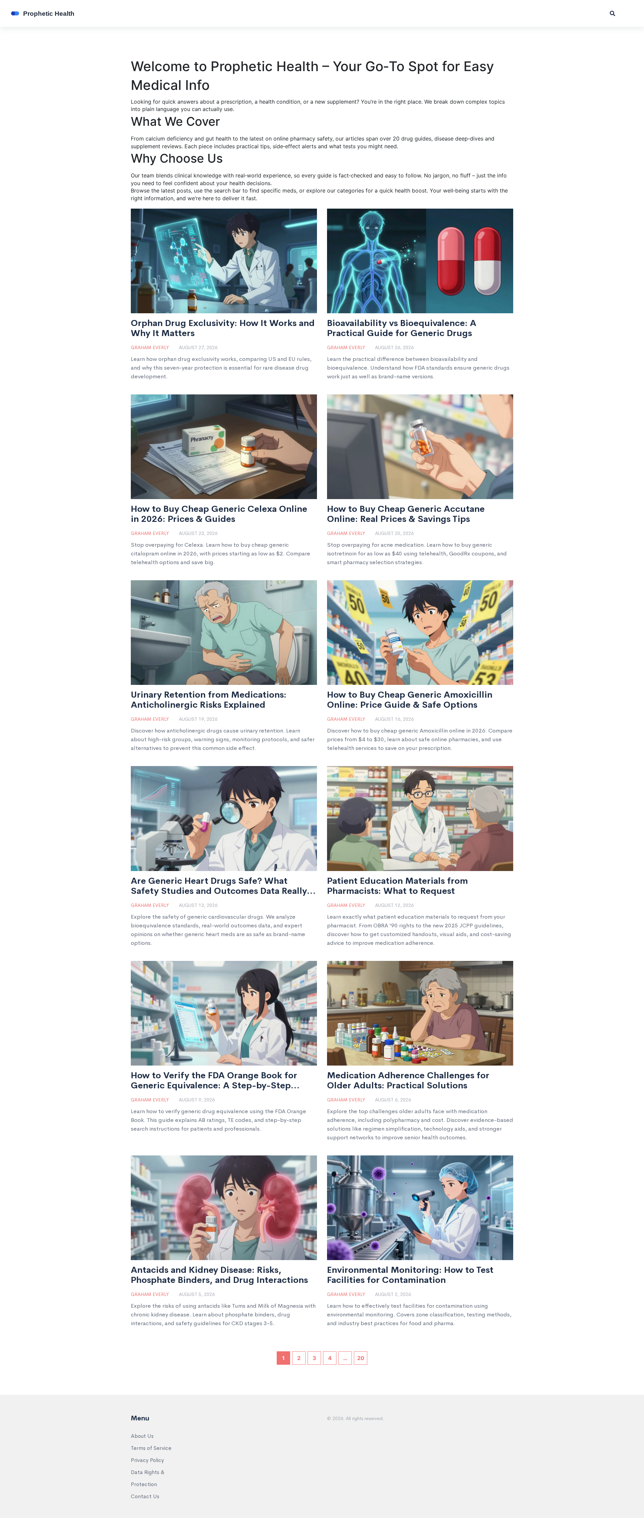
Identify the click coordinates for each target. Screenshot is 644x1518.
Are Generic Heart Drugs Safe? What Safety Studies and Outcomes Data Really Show (219, 886)
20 (360, 1358)
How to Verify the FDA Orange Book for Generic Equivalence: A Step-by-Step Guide (214, 1081)
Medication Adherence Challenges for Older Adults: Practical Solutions (408, 1081)
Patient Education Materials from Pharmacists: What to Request (397, 886)
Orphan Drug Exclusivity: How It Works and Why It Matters (223, 328)
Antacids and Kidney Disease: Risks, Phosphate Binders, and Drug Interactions (219, 1275)
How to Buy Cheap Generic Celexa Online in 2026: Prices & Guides (219, 514)
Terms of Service (151, 1448)
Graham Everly (150, 347)
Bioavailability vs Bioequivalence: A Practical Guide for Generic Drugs (401, 328)
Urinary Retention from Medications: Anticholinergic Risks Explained (208, 700)
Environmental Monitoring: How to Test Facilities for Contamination (410, 1275)
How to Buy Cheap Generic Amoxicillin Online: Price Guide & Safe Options (409, 700)
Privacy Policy (147, 1460)
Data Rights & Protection (147, 1478)
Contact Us (145, 1496)
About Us (142, 1436)
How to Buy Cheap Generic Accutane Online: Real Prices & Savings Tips (406, 514)
